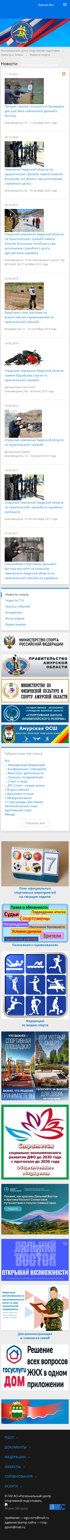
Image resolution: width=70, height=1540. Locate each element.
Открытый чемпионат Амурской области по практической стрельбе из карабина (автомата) (34, 507)
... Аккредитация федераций (25, 765)
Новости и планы (12, 55)
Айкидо (10, 814)
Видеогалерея (15, 624)
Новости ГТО (14, 600)
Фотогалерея (14, 618)
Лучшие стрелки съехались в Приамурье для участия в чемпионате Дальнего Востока (34, 111)
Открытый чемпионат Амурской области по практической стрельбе (34, 442)
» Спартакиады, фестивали (24, 802)
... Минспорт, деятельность (24, 773)
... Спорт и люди (16, 781)
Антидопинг (14, 612)
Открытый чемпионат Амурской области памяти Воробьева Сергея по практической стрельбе (34, 375)
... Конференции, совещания (25, 769)
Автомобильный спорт (21, 806)
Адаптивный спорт (18, 810)
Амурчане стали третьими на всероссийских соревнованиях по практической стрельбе (29, 317)
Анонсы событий (17, 606)
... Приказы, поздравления (24, 777)
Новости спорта (40, 55)
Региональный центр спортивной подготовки (30, 50)
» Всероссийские (17, 790)
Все (7, 761)
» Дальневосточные (19, 794)
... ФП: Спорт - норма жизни (25, 785)
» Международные (18, 798)
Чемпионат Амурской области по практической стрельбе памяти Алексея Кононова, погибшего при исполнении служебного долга (34, 176)
